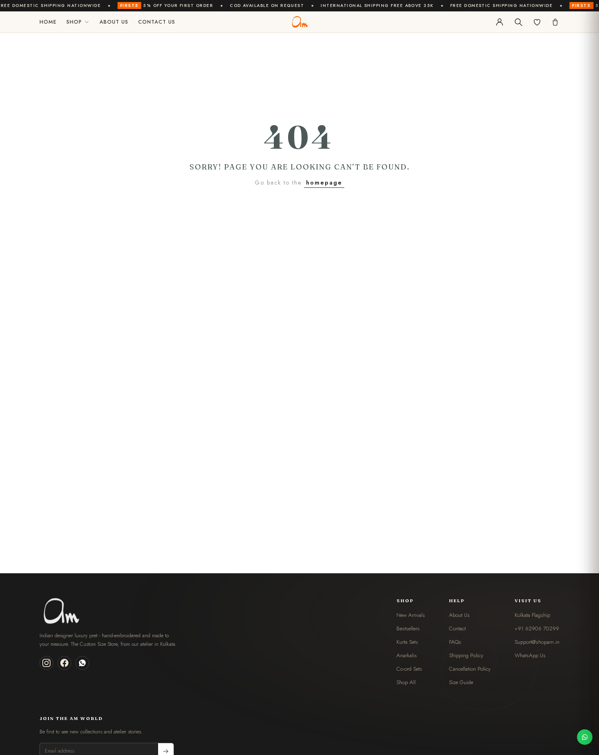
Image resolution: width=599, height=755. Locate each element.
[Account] (499, 22)
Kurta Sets (407, 642)
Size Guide (461, 682)
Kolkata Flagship (532, 615)
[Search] (518, 22)
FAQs (455, 642)
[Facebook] (64, 663)
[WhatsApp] (82, 663)
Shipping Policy (466, 655)
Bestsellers (408, 628)
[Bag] (555, 22)
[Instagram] (46, 663)
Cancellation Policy (470, 669)
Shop (74, 22)
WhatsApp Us (530, 655)
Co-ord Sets (409, 669)
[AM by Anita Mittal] (299, 22)
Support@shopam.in (537, 642)
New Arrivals (410, 615)
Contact (457, 628)
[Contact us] (584, 737)
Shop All (406, 682)
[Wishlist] (537, 22)
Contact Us (156, 22)
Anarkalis (406, 655)
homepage (324, 182)
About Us (113, 22)
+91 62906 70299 (537, 628)
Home (48, 22)
